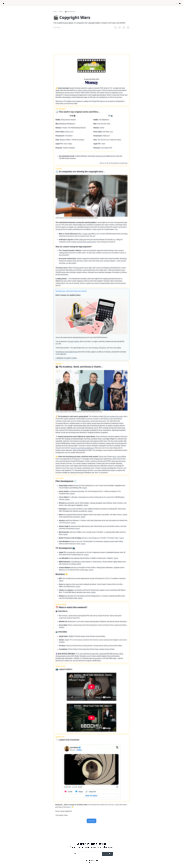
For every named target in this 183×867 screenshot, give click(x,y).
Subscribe (107, 854)
